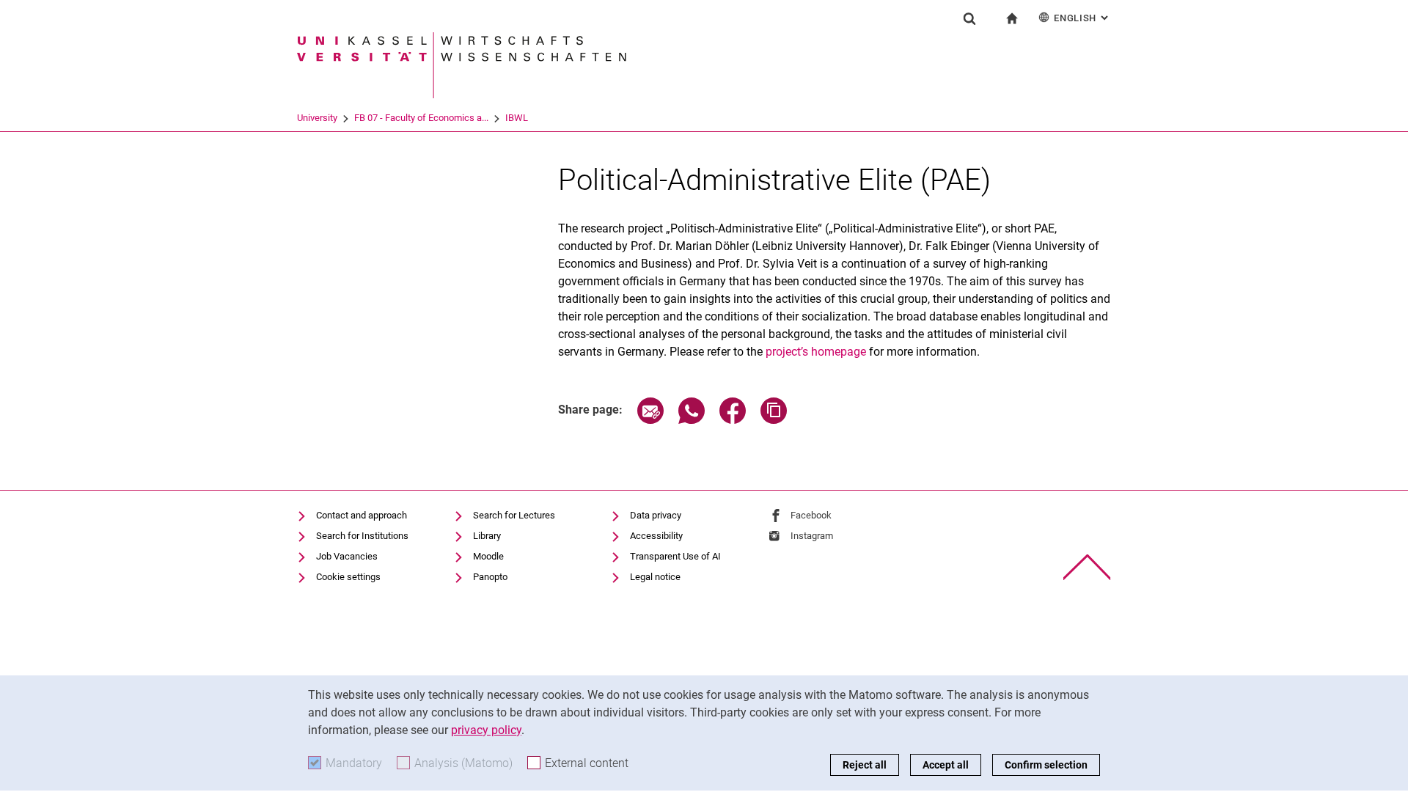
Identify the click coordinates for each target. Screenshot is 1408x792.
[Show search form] (969, 18)
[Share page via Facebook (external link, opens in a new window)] (732, 420)
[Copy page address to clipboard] (773, 420)
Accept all (946, 765)
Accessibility (656, 535)
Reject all (865, 765)
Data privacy (655, 515)
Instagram (812, 535)
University (317, 117)
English (1082, 17)
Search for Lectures (514, 515)
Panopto (490, 576)
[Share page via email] (650, 420)
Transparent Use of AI (675, 556)
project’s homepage (816, 352)
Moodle (488, 556)
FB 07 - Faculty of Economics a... (421, 117)
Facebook (811, 515)
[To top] (1087, 567)
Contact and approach (361, 515)
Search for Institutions (362, 535)
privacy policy (486, 730)
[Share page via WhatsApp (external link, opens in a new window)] (691, 420)
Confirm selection (1046, 765)
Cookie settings (348, 576)
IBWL (516, 117)
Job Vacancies (347, 556)
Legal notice (655, 576)
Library (487, 535)
